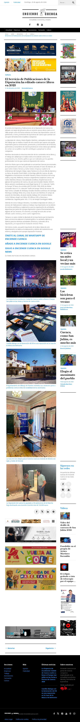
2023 (12, 34)
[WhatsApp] (68, 495)
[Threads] (63, 495)
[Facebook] (63, 484)
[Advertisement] (31, 607)
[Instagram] (63, 490)
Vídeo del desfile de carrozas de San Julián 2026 (68, 526)
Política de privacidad (39, 719)
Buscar (73, 2)
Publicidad (16, 2)
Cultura (49, 30)
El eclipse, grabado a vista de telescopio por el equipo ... (68, 577)
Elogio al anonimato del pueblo (67, 375)
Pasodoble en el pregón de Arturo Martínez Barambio (68, 551)
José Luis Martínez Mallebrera (66, 308)
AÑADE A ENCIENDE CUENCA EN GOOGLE (28, 243)
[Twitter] (68, 484)
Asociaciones (32, 30)
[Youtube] (68, 490)
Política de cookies (22, 719)
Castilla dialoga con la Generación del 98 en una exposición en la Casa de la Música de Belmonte (49, 693)
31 (26, 34)
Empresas (17, 30)
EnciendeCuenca (27, 88)
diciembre (20, 34)
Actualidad (9, 30)
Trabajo (24, 30)
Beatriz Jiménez (65, 348)
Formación (41, 30)
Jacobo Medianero (66, 269)
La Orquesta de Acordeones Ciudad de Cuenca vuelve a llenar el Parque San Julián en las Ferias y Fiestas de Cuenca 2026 (49, 675)
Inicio (6, 34)
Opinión (6, 2)
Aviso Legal (8, 719)
